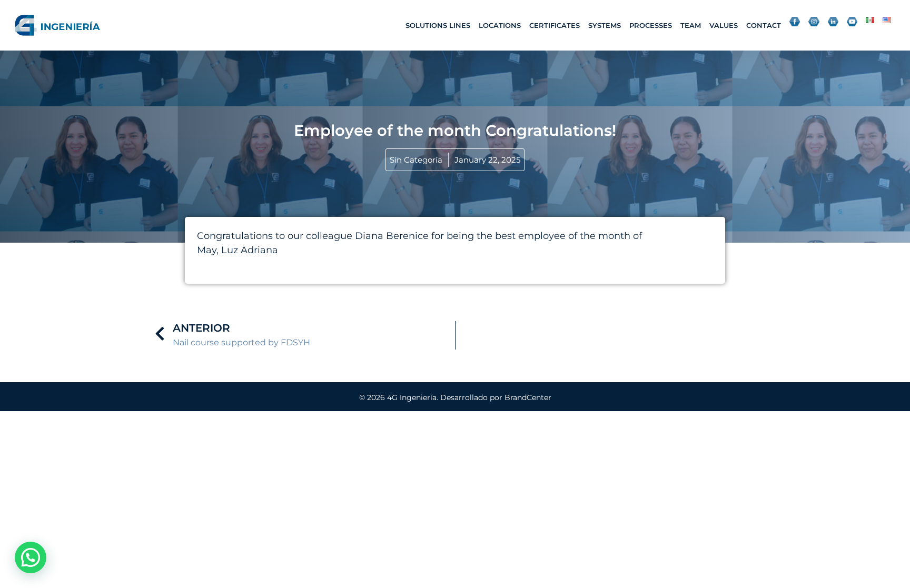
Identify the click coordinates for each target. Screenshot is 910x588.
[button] (30, 557)
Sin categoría (416, 160)
